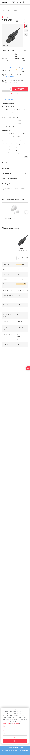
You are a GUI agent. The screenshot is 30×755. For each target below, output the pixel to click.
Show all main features (9, 63)
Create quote (16, 93)
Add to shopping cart (21, 89)
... (9, 10)
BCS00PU (15, 10)
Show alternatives (9, 76)
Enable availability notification (12, 83)
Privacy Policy (15, 723)
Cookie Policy (6, 723)
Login (8, 68)
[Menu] (27, 2)
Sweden (16, 753)
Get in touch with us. (9, 99)
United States (7, 753)
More (26, 156)
